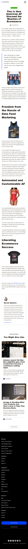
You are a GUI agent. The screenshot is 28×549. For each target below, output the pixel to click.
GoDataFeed (24, 543)
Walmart (3, 474)
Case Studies (4, 502)
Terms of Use (10, 543)
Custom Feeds (4, 448)
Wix (2, 489)
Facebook (3, 479)
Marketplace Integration (6, 446)
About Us (3, 512)
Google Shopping (5, 470)
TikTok (2, 482)
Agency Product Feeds (6, 451)
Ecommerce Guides (6, 500)
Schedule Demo (14, 527)
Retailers (3, 458)
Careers (3, 517)
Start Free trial (14, 523)
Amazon (3, 472)
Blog (2, 498)
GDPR (14, 543)
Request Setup (4, 505)
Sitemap (17, 543)
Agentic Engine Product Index (8, 507)
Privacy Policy (5, 543)
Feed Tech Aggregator (6, 453)
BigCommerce (4, 484)
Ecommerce (14, 7)
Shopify (3, 477)
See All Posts (14, 427)
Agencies (3, 463)
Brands (2, 461)
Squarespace (4, 486)
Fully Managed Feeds (6, 444)
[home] (5, 2)
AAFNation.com (17, 283)
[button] (25, 2)
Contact (3, 515)
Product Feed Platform (6, 441)
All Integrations (4, 491)
